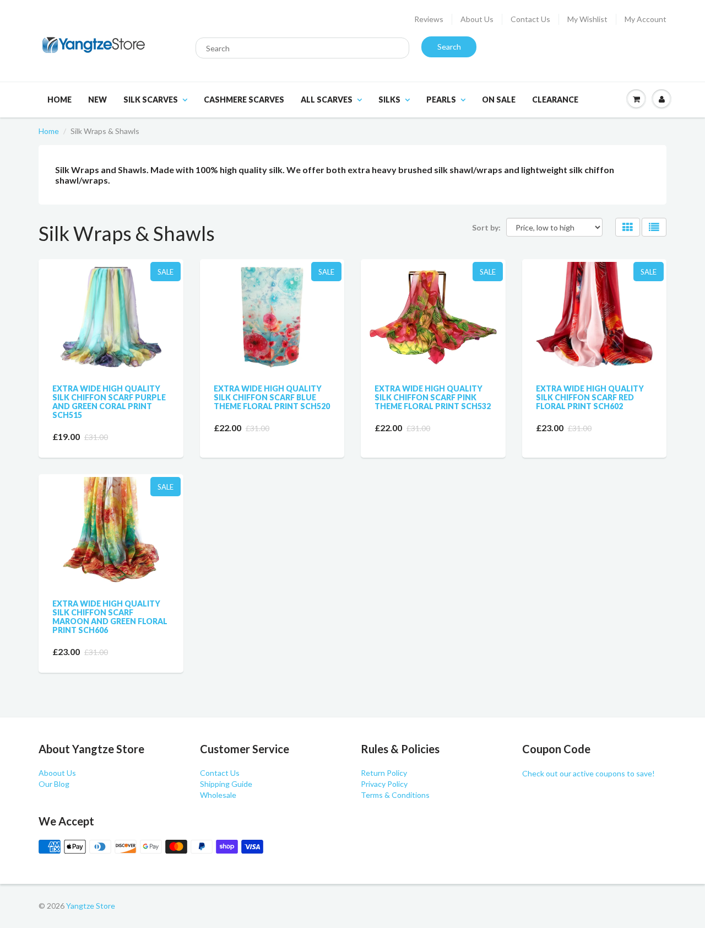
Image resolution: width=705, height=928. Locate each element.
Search (449, 46)
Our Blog (54, 783)
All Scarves (326, 99)
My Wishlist (587, 19)
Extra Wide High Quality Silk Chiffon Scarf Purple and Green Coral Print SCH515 (109, 402)
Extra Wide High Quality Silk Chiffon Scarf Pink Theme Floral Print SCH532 (433, 397)
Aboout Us (57, 772)
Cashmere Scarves (244, 99)
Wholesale (218, 795)
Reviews (428, 19)
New (97, 99)
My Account (645, 19)
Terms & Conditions (395, 795)
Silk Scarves (150, 99)
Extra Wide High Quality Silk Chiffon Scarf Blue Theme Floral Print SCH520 (272, 397)
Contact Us (530, 19)
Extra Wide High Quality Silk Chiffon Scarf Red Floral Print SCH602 (590, 397)
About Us (477, 19)
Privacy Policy (384, 783)
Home (59, 99)
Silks (389, 99)
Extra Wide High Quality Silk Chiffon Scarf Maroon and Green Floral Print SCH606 (109, 617)
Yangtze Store (90, 905)
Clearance (555, 99)
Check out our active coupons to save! (588, 773)
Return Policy (384, 772)
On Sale (499, 99)
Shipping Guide (226, 783)
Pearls (441, 99)
